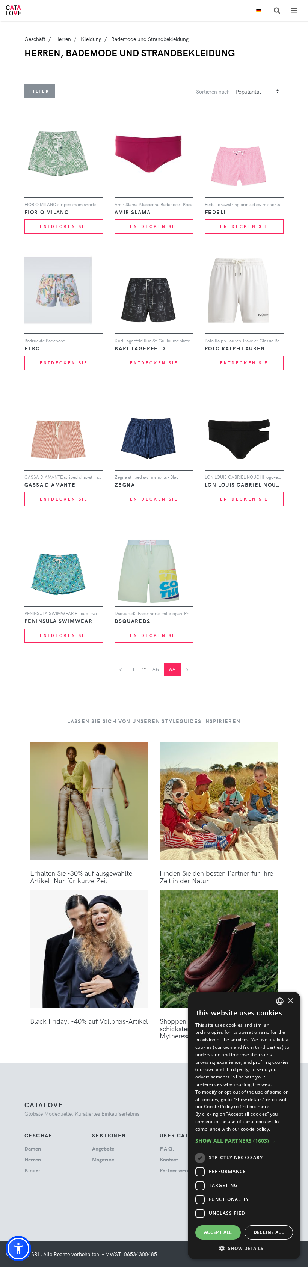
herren (32, 1159)
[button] (18, 1248)
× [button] (290, 1001)
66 (172, 669)
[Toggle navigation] (294, 10)
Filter (39, 91)
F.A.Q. (167, 1148)
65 (156, 669)
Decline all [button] (269, 1232)
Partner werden (178, 1170)
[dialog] (244, 1125)
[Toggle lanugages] (258, 11)
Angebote (103, 1148)
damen (32, 1148)
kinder (32, 1170)
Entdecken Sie (64, 226)
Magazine (103, 1159)
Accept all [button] (218, 1232)
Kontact (169, 1159)
